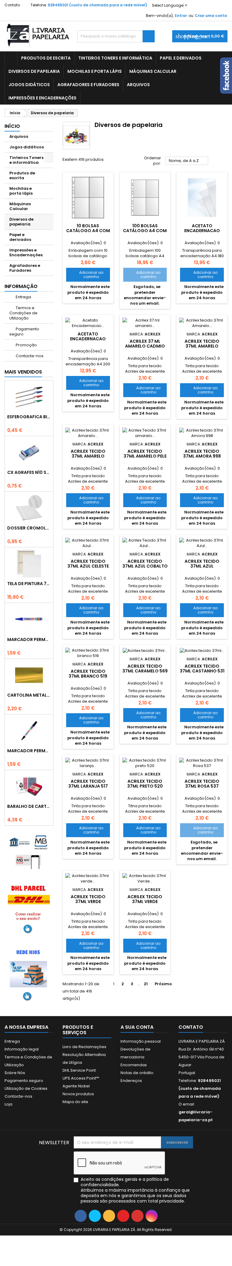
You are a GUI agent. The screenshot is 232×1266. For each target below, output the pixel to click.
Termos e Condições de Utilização (23, 313)
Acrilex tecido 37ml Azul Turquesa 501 (202, 566)
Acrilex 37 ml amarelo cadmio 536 (145, 346)
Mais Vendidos (23, 371)
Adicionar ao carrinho (86, 274)
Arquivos (138, 85)
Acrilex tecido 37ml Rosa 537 (202, 783)
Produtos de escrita (46, 58)
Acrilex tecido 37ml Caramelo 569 (145, 668)
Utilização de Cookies (26, 1088)
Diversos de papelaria (34, 71)
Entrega (23, 297)
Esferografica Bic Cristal (29, 416)
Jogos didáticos (29, 85)
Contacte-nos (29, 356)
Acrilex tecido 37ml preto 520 (145, 783)
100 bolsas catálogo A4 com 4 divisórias (145, 230)
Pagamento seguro (24, 331)
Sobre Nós (15, 1073)
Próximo (166, 984)
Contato (12, 5)
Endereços (131, 1080)
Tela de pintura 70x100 (29, 583)
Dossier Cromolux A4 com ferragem (29, 528)
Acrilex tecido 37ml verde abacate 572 (88, 901)
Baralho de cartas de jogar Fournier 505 (29, 806)
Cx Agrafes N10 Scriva (29, 472)
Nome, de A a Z (187, 161)
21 (146, 984)
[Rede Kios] (29, 974)
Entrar (181, 15)
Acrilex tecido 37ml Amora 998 (202, 453)
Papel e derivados (180, 58)
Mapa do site (75, 1102)
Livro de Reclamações (84, 1047)
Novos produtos (78, 1094)
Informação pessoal (141, 1041)
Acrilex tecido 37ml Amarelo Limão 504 (202, 346)
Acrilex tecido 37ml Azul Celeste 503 (88, 566)
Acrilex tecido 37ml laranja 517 (88, 783)
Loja (8, 1104)
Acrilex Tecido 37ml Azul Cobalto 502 (145, 566)
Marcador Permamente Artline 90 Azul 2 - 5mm (29, 639)
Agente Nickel (76, 1086)
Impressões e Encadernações (42, 98)
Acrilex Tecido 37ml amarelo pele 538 (145, 456)
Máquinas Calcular (152, 71)
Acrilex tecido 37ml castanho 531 (202, 668)
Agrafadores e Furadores (88, 85)
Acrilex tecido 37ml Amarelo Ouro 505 (88, 456)
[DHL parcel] (29, 908)
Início (12, 126)
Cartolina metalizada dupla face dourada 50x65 (29, 695)
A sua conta (137, 1027)
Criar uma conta (211, 15)
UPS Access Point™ (81, 1078)
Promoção (26, 345)
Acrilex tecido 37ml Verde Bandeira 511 (144, 901)
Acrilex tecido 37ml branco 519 (88, 673)
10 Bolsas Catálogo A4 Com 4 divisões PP (88, 230)
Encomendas (134, 1065)
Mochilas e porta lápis (94, 71)
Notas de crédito (137, 1073)
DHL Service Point (79, 1070)
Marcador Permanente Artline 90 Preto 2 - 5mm (29, 750)
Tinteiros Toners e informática (115, 58)
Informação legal (22, 1049)
